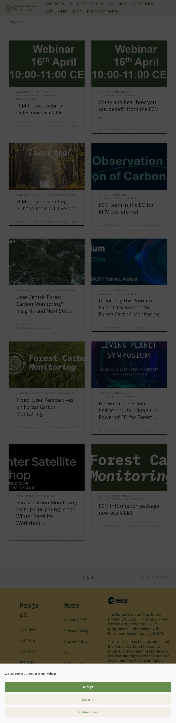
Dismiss (88, 699)
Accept (88, 687)
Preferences (88, 712)
